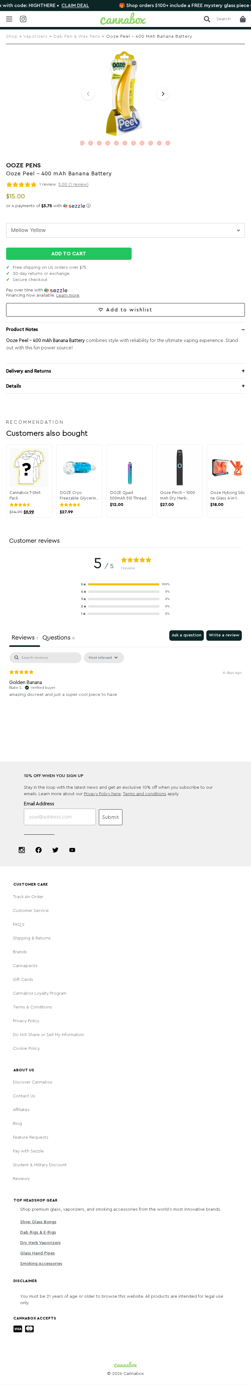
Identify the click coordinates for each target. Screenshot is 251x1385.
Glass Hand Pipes (37, 1253)
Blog (17, 1123)
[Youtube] (72, 850)
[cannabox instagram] (27, 19)
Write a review (224, 635)
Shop (12, 36)
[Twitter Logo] (55, 850)
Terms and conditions (144, 794)
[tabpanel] (125, 691)
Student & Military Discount (40, 1165)
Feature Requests (30, 1137)
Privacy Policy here (102, 794)
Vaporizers (35, 36)
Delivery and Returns (28, 371)
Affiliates (21, 1110)
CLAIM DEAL (55, 5)
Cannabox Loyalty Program (39, 993)
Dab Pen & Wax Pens (77, 36)
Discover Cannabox (32, 1082)
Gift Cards (23, 979)
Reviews (21, 1179)
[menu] (9, 19)
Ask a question (186, 635)
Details (13, 386)
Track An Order (28, 897)
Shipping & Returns (32, 938)
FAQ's (18, 924)
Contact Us (24, 1096)
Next (163, 94)
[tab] (58, 638)
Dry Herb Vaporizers (40, 1243)
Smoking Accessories (41, 1264)
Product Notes (22, 329)
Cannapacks (25, 966)
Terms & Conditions (32, 1007)
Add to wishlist (129, 309)
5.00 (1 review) (73, 184)
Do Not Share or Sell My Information (48, 1035)
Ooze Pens (23, 165)
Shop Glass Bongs (38, 1222)
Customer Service (31, 911)
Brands (20, 952)
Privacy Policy (26, 1021)
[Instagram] (22, 850)
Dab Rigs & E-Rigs (38, 1232)
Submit (110, 817)
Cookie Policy (26, 1048)
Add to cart (68, 253)
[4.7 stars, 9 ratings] (72, 505)
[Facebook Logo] (39, 850)
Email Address (39, 803)
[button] (125, 206)
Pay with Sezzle (28, 1151)
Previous (88, 94)
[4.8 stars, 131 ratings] (21, 505)
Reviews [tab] (25, 638)
